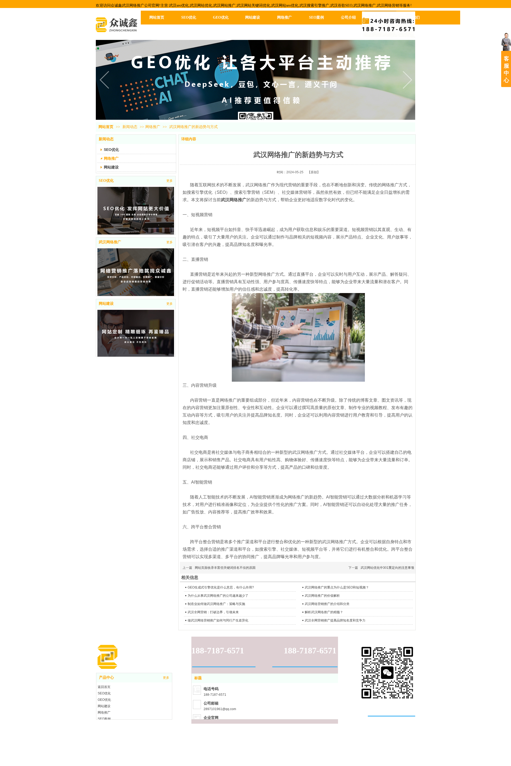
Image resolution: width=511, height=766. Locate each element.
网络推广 (152, 127)
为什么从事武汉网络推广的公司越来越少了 (218, 596)
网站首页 (105, 127)
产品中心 (106, 677)
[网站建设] (135, 336)
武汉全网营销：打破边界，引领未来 (213, 612)
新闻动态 (130, 127)
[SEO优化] (135, 213)
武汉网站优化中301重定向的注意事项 (387, 568)
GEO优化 (104, 700)
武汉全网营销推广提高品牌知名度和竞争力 (335, 620)
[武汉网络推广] (135, 275)
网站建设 (106, 304)
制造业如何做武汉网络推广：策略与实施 (216, 604)
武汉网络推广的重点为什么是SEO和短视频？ (337, 587)
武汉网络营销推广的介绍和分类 (327, 604)
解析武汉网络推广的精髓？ (324, 612)
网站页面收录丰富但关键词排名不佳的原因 (225, 568)
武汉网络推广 (110, 242)
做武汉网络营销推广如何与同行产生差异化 (218, 620)
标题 (198, 678)
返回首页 (104, 687)
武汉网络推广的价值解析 (322, 596)
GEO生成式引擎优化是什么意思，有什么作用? (221, 587)
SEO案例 (104, 719)
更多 (169, 180)
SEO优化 (106, 181)
